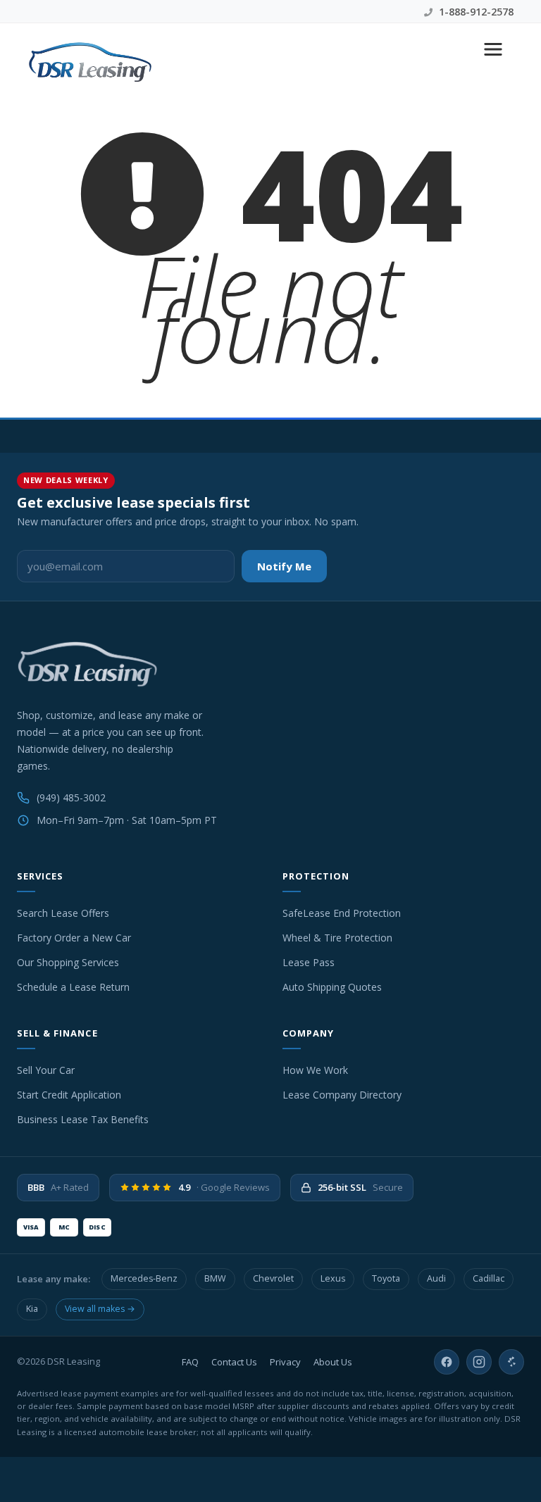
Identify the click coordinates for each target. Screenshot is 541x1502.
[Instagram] (479, 1362)
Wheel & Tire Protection (337, 937)
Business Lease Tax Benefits (83, 1119)
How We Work (315, 1070)
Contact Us (234, 1362)
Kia (32, 1309)
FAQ (190, 1362)
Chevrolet (273, 1278)
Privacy (285, 1362)
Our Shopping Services (68, 962)
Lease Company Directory (342, 1094)
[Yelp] (511, 1362)
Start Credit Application (69, 1094)
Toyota (386, 1278)
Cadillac (488, 1278)
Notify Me (284, 566)
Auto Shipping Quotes (332, 987)
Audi (436, 1278)
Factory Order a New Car (74, 937)
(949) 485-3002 (71, 797)
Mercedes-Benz (144, 1278)
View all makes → (100, 1309)
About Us (332, 1362)
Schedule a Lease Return (73, 987)
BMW (215, 1278)
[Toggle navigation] (493, 49)
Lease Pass (308, 962)
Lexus (333, 1278)
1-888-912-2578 (475, 11)
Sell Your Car (46, 1070)
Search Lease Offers (63, 913)
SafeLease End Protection (341, 913)
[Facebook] (446, 1362)
